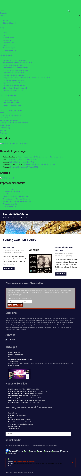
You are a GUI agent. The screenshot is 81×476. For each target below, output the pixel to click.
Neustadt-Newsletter (10, 204)
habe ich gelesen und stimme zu (20, 298)
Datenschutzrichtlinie (28, 292)
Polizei (5, 20)
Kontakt (2, 113)
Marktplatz (3, 130)
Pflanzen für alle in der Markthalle (18, 395)
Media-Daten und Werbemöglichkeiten (16, 199)
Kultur (5, 33)
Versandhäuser (13, 361)
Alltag (2, 28)
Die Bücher (4, 118)
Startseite (3, 13)
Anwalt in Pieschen (14, 352)
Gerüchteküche (8, 38)
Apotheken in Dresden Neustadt (14, 60)
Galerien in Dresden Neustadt (13, 75)
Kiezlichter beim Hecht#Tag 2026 (18, 389)
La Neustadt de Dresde (11, 100)
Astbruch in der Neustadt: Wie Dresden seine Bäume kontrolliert (40, 157)
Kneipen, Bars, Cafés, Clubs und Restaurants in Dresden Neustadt (26, 78)
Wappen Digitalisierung (15, 354)
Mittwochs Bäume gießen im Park (18, 402)
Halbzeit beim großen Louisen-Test (21, 162)
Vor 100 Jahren (8, 43)
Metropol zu (8, 247)
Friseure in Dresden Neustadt (13, 73)
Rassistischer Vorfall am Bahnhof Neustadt (21, 400)
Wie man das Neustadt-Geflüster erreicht (14, 123)
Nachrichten (7, 252)
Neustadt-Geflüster (15, 214)
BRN (5, 45)
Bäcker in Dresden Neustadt (13, 65)
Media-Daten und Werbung (9, 120)
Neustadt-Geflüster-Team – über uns (15, 196)
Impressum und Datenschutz (13, 191)
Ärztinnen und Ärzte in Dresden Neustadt (17, 63)
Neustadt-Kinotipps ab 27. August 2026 (22, 159)
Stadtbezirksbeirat (9, 23)
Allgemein (3, 133)
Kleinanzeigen (5, 125)
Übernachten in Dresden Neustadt (15, 88)
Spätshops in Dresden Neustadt (14, 83)
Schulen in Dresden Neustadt (13, 80)
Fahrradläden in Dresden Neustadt (15, 68)
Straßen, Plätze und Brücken (13, 90)
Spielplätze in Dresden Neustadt (14, 85)
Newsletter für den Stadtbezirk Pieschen (20, 359)
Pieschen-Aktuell (13, 365)
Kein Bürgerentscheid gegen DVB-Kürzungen (39, 164)
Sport (5, 35)
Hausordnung (8, 189)
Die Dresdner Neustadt (8, 95)
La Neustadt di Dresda (11, 103)
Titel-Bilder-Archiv (9, 50)
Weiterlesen (8, 268)
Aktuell (2, 15)
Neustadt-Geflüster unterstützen (11, 110)
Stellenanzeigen (5, 128)
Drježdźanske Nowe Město (12, 105)
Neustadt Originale (9, 48)
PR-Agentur (12, 357)
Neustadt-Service (6, 55)
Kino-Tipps (7, 40)
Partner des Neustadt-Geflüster (11, 115)
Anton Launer (20, 250)
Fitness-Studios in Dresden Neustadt (16, 70)
